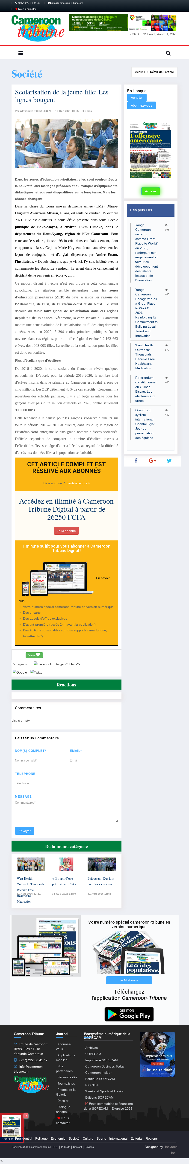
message (23, 796)
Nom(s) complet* (30, 751)
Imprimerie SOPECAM (101, 1060)
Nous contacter (27, 9)
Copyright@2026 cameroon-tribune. (32, 1147)
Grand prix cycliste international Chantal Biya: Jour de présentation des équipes (145, 424)
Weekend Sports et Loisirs (104, 1091)
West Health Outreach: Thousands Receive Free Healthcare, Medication (30, 890)
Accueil (140, 72)
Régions (152, 1138)
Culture (88, 1138)
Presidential (23, 1138)
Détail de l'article (162, 72)
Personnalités (67, 1077)
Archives (91, 1048)
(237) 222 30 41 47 (28, 3)
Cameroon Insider (98, 1072)
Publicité (65, 1147)
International (118, 1138)
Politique (41, 1138)
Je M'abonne (66, 531)
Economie (58, 1138)
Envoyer (25, 831)
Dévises (89, 1147)
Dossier (62, 1101)
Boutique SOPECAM (100, 1079)
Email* (76, 751)
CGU (55, 1147)
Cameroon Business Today (104, 1066)
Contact (77, 1147)
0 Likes (87, 111)
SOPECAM (93, 1054)
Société (74, 1138)
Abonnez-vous (141, 105)
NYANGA (91, 1085)
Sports (101, 1138)
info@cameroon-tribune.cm (67, 3)
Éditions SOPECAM (99, 1097)
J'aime (31, 655)
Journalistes (66, 1083)
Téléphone (25, 774)
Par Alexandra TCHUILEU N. (33, 111)
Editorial (136, 1138)
